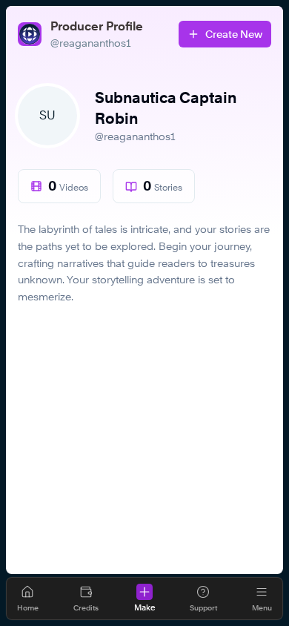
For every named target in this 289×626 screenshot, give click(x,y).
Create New (233, 33)
